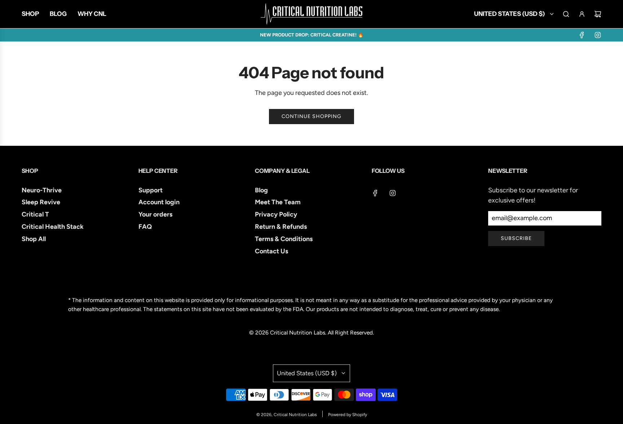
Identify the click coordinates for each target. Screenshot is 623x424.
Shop (30, 170)
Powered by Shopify (347, 414)
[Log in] (582, 14)
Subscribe (516, 238)
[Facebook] (582, 35)
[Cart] (598, 14)
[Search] (566, 14)
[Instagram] (598, 35)
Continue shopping (311, 116)
